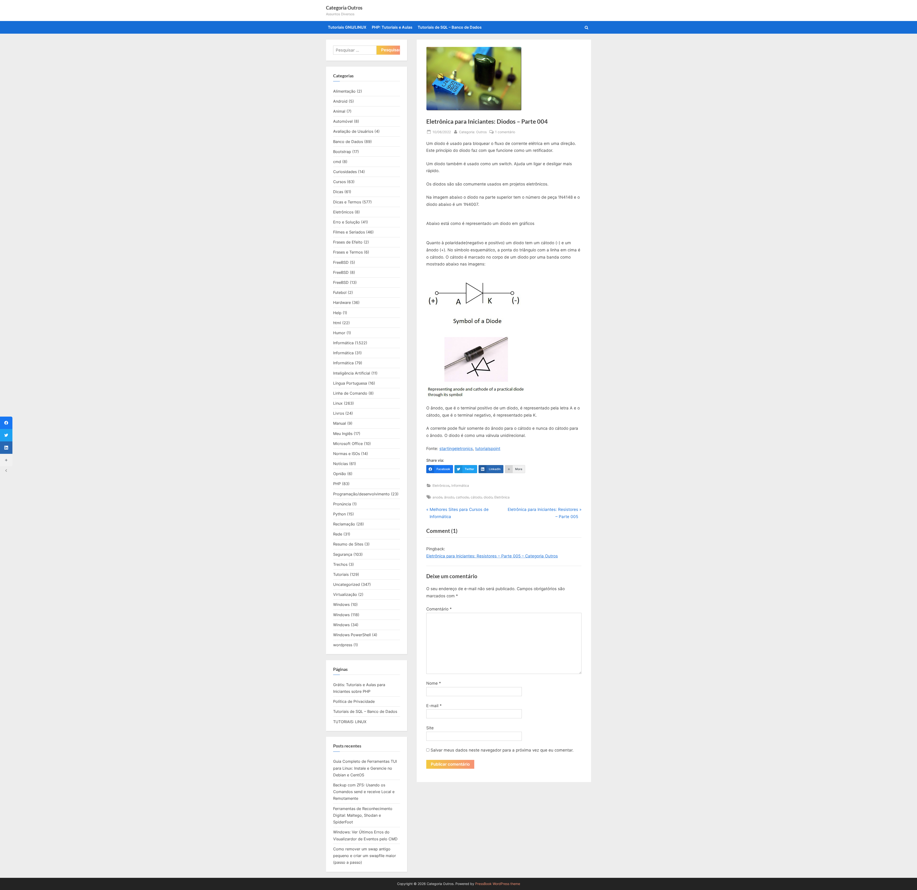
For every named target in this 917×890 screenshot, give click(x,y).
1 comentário (505, 132)
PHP (337, 483)
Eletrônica (502, 497)
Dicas (338, 191)
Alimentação (344, 91)
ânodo (449, 497)
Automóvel (343, 121)
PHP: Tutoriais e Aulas (392, 27)
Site (430, 728)
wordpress (342, 644)
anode (437, 497)
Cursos (339, 181)
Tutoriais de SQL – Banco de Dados (450, 27)
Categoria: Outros (473, 132)
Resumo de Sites (348, 544)
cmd (337, 161)
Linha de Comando (350, 393)
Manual (339, 423)
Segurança (342, 554)
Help (337, 312)
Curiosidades (345, 171)
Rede (337, 534)
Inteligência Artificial (351, 373)
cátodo (476, 497)
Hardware (342, 302)
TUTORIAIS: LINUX (349, 721)
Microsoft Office (348, 443)
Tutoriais (341, 574)
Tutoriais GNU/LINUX (347, 27)
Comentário (439, 609)
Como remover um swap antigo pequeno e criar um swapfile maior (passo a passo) (364, 856)
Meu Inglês (342, 433)
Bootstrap (342, 151)
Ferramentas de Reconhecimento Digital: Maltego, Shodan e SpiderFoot (362, 815)
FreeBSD (341, 262)
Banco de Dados (348, 141)
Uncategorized (346, 584)
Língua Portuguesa (350, 383)
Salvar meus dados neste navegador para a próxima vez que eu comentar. (502, 750)
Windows (341, 604)
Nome (433, 683)
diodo (488, 497)
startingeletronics (456, 448)
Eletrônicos (440, 485)
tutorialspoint (487, 448)
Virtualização (345, 594)
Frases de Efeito (348, 242)
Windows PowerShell (352, 634)
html (337, 322)
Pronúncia (342, 504)
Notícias (340, 463)
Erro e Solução (346, 222)
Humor (339, 332)
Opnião (339, 473)
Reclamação (344, 524)
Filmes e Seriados (349, 232)
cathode (462, 497)
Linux (338, 403)
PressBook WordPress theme (497, 884)
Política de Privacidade (354, 701)
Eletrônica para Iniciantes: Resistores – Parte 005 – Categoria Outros (492, 556)
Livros (338, 413)
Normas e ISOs (346, 453)
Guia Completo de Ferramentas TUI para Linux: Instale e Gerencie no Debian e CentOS (365, 768)
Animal (339, 111)
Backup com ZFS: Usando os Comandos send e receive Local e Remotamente (364, 792)
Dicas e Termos (347, 202)
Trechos (340, 564)
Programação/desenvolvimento (361, 494)
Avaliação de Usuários (353, 131)
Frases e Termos (348, 252)
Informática (460, 485)
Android (340, 101)
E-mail (434, 705)
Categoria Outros (344, 8)
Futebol (340, 292)
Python (339, 514)
